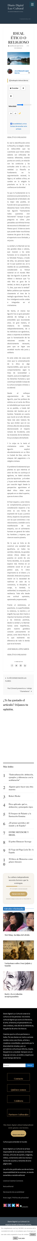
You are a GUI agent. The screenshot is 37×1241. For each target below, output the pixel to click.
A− (16, 113)
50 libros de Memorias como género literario (21, 860)
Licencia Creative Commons (13, 1181)
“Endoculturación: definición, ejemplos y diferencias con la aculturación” (21, 777)
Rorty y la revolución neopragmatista (13, 995)
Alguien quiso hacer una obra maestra (21, 788)
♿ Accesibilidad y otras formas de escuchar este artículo (18, 126)
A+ (11, 113)
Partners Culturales (18, 1114)
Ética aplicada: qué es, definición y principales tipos (21, 805)
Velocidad (12, 106)
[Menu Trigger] (32, 4)
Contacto (18, 1078)
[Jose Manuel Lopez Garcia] (9, 73)
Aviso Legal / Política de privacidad (16, 1198)
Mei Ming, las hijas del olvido (17, 935)
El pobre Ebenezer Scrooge (20, 841)
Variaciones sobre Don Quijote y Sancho (18, 964)
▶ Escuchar (14, 88)
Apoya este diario (18, 894)
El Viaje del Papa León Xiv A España (21, 851)
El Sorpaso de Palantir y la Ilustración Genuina (20, 815)
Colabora (18, 1100)
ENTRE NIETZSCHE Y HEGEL (19, 833)
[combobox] (18, 1065)
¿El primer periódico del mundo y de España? (19, 824)
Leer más (21, 1238)
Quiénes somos (18, 1089)
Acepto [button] (33, 1234)
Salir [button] (15, 1238)
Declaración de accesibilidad (13, 1192)
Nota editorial (8, 1186)
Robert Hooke (14, 796)
